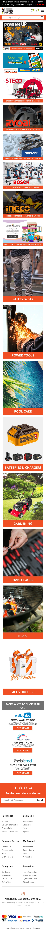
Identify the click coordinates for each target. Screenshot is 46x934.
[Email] (30, 788)
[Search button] (42, 17)
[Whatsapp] (25, 788)
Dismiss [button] (40, 5)
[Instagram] (20, 788)
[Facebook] (15, 788)
